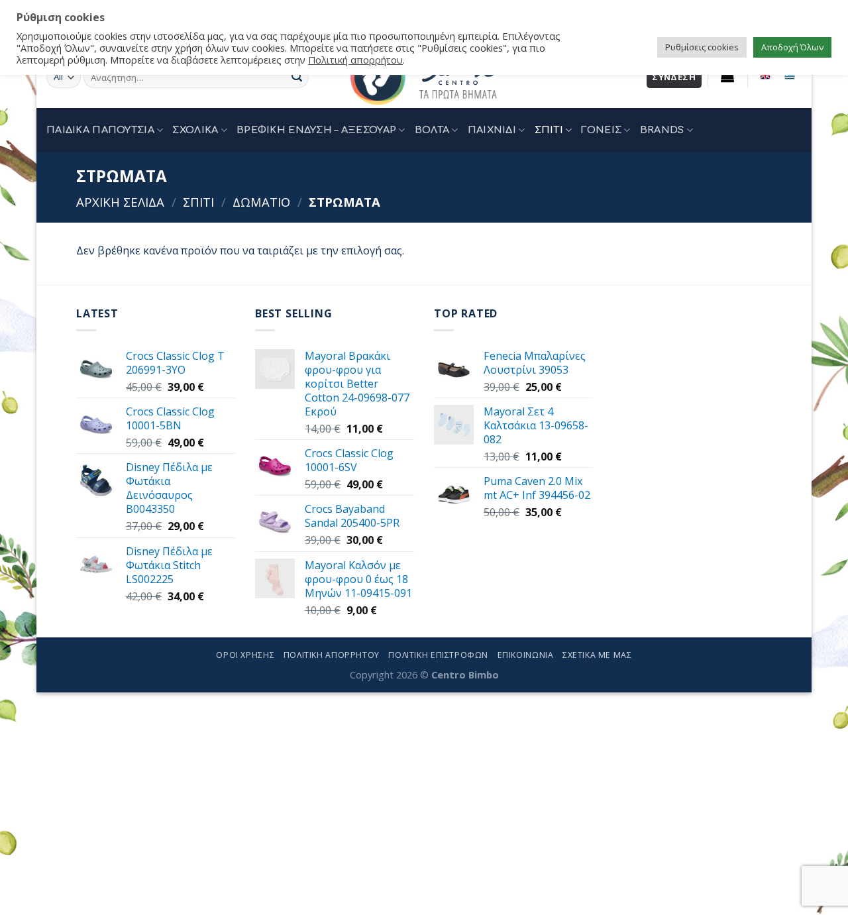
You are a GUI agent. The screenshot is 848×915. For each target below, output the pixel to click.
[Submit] (297, 77)
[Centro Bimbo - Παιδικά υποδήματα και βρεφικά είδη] (424, 77)
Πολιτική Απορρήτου (332, 655)
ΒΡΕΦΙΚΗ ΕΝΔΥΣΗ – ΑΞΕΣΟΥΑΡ (316, 130)
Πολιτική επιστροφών (438, 655)
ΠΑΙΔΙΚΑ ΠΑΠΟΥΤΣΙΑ (100, 130)
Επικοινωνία (526, 655)
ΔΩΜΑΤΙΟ (261, 201)
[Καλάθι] (728, 75)
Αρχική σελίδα (120, 201)
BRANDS (662, 130)
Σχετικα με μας (597, 655)
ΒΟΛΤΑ (432, 130)
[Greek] (789, 75)
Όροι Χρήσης (245, 655)
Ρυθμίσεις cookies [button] (702, 47)
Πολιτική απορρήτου (355, 60)
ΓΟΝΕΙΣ (601, 130)
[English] (765, 75)
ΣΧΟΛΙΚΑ (195, 130)
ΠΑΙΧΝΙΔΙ (492, 130)
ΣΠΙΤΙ (549, 130)
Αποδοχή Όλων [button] (792, 47)
